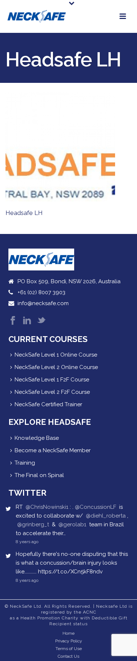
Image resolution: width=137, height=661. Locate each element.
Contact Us (68, 656)
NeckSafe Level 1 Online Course (56, 354)
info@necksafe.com (43, 303)
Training (25, 463)
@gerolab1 (72, 524)
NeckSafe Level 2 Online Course (56, 367)
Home (68, 633)
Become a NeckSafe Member (53, 450)
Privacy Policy (68, 640)
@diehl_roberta (106, 515)
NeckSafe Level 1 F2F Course (52, 379)
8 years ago (27, 541)
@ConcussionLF (95, 507)
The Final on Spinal (39, 475)
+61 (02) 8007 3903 (41, 292)
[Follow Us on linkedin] (27, 321)
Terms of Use (69, 648)
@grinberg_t (33, 524)
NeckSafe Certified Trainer (48, 404)
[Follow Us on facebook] (12, 321)
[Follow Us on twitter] (41, 321)
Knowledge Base (37, 438)
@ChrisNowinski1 (47, 507)
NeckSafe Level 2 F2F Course (52, 392)
